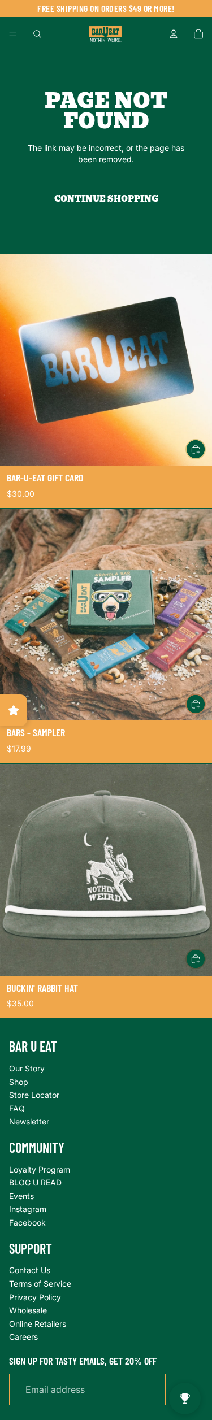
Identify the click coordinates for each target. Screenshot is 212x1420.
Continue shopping (106, 199)
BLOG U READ (35, 1182)
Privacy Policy (35, 1297)
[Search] (37, 33)
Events (21, 1196)
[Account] (173, 33)
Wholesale (28, 1310)
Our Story (27, 1068)
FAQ (17, 1108)
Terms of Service (40, 1283)
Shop (18, 1082)
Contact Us (29, 1270)
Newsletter (29, 1121)
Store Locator (34, 1095)
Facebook (27, 1222)
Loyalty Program (39, 1169)
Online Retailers (37, 1323)
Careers (23, 1336)
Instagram (27, 1209)
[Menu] (13, 34)
